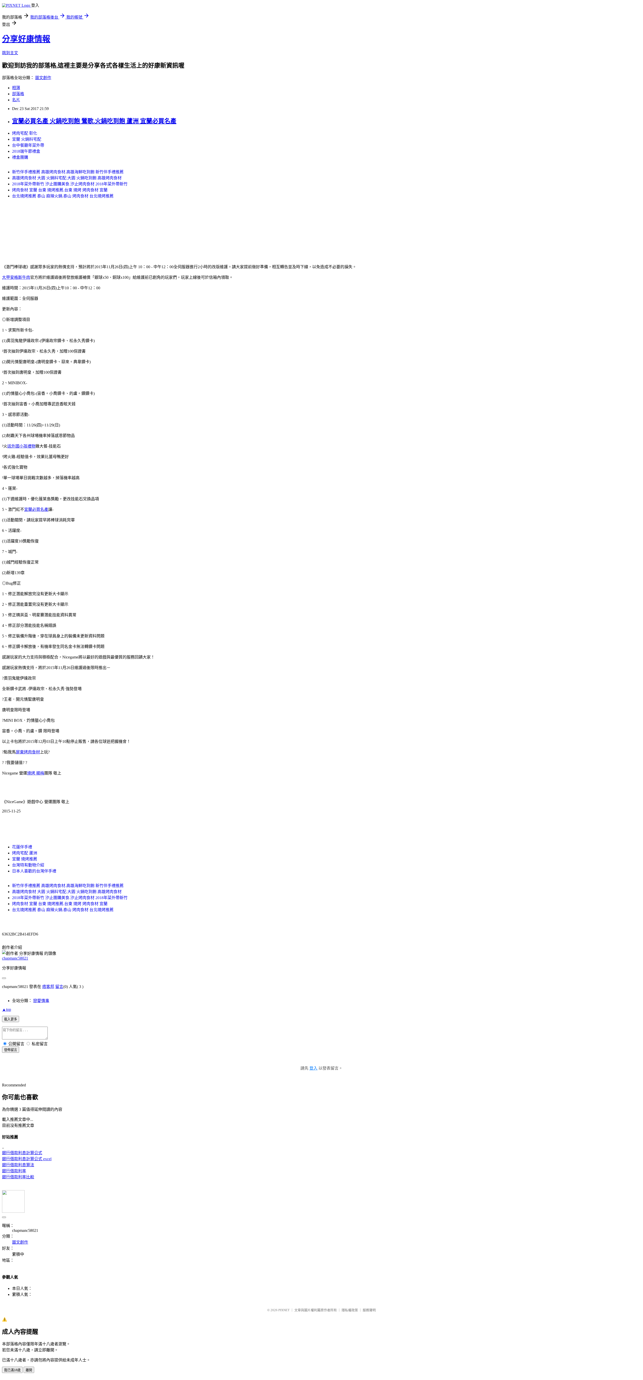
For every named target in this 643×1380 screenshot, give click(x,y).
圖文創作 (43, 78)
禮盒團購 (20, 157)
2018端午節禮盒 (26, 151)
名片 (16, 100)
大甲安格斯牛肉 (16, 277)
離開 (29, 1370)
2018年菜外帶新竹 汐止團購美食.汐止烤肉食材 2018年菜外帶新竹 (70, 184)
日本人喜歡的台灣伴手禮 (34, 871)
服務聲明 (369, 1310)
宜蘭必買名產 (36, 509)
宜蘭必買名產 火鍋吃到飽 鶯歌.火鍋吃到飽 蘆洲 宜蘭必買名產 (94, 121)
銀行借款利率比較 (18, 1177)
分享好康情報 (26, 38)
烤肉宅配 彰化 (24, 133)
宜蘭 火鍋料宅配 (26, 139)
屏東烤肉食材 (28, 752)
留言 (59, 986)
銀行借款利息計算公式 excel (26, 1159)
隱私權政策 (350, 1310)
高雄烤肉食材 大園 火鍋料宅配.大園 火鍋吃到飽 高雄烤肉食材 (67, 178)
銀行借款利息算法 (18, 1165)
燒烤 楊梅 (35, 773)
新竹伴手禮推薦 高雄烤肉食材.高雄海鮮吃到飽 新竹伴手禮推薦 (68, 172)
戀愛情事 (41, 1001)
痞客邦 (48, 986)
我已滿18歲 (12, 1370)
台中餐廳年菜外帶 (28, 145)
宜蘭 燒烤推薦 (24, 859)
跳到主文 (10, 53)
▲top (6, 1009)
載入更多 (10, 1019)
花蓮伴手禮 (22, 847)
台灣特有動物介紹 (28, 865)
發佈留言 (10, 1050)
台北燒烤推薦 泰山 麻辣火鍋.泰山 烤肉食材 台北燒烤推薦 (63, 196)
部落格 (18, 94)
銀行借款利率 (14, 1171)
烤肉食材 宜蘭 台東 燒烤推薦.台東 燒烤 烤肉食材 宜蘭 (60, 190)
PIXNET (284, 1310)
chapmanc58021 (15, 958)
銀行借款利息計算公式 (22, 1153)
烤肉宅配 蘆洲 (24, 853)
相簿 (16, 88)
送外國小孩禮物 (21, 446)
